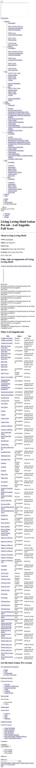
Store (5, 196)
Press (5, 715)
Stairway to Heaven (7, 537)
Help (5, 717)
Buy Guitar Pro (14, 667)
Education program (10, 688)
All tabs (10, 80)
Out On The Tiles (6, 500)
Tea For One (4, 573)
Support (6, 194)
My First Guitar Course (15, 110)
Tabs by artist (12, 77)
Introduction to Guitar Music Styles (18, 112)
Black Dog (4, 362)
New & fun (11, 175)
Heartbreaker (5, 441)
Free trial (7, 684)
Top (2, 766)
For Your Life (5, 398)
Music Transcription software (12, 738)
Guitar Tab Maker (9, 728)
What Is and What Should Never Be (6, 627)
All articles (11, 162)
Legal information (6, 763)
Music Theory (12, 169)
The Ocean (4, 594)
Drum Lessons (12, 170)
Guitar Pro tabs (8, 693)
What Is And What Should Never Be (6, 623)
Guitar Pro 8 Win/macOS (15, 28)
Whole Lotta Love (6, 638)
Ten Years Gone (5, 579)
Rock (7, 246)
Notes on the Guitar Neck (15, 118)
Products (7, 21)
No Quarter (4, 482)
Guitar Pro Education (14, 30)
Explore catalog (12, 75)
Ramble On (4, 515)
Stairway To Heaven (7, 548)
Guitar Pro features (6, 722)
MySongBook (12, 40)
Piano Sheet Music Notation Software (15, 736)
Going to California (6, 426)
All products (11, 23)
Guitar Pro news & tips (15, 172)
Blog (5, 160)
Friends (3, 411)
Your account (4, 696)
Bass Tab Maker (9, 731)
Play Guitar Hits (13, 45)
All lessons (11, 105)
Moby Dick (4, 474)
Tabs (5, 71)
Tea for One (4, 576)
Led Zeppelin (9, 239)
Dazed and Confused (7, 392)
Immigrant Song (5, 452)
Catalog (6, 215)
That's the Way (5, 586)
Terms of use (16, 763)
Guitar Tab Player (9, 730)
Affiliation (7, 718)
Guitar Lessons (12, 174)
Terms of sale (25, 763)
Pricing (10, 85)
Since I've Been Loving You (5, 530)
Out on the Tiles (5, 504)
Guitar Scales (12, 123)
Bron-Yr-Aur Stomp (7, 377)
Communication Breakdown (5, 380)
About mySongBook (14, 83)
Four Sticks (4, 403)
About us (7, 713)
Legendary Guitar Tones (15, 130)
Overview (7, 214)
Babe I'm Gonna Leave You (6, 346)
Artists (6, 102)
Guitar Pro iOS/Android (15, 35)
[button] (3, 324)
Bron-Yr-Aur (5, 373)
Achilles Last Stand (6, 338)
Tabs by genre (12, 78)
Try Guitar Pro (5, 667)
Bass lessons (11, 167)
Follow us (4, 756)
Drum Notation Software (11, 735)
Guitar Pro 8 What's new (11, 686)
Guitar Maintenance (14, 125)
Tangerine (4, 566)
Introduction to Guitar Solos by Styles (19, 113)
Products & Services (7, 678)
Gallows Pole (5, 418)
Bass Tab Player (9, 733)
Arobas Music (5, 707)
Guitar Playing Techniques (16, 122)
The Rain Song (5, 601)
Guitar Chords (12, 120)
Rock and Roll (5, 523)
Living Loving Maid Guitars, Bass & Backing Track (16, 266)
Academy (7, 103)
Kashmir (3, 463)
